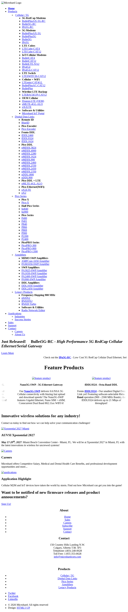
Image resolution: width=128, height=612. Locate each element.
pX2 (24, 192)
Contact (12, 328)
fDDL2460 (27, 135)
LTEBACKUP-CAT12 (34, 94)
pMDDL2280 (29, 153)
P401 (24, 221)
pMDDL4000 (29, 150)
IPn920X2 (27, 301)
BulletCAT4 (28, 58)
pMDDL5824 (29, 147)
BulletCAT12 (29, 61)
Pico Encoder (29, 129)
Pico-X (25, 202)
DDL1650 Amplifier (32, 285)
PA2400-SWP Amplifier (34, 276)
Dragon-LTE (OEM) (33, 101)
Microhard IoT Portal (33, 113)
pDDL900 (27, 177)
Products (12, 11)
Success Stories (23, 319)
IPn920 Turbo (29, 304)
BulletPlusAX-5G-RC (34, 21)
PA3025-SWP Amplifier (34, 270)
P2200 (25, 236)
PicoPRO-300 (29, 245)
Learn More (7, 353)
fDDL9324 (27, 138)
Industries (20, 316)
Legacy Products (23, 292)
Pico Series (20, 196)
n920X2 (26, 298)
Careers (19, 331)
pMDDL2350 (29, 171)
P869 (24, 230)
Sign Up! (6, 504)
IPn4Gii (26, 67)
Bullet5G (27, 39)
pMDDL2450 (29, 168)
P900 (24, 233)
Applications (14, 313)
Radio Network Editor (33, 310)
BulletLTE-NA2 (30, 64)
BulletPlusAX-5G (31, 33)
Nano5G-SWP (28, 391)
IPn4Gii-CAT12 (30, 70)
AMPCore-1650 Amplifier (35, 261)
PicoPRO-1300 (30, 251)
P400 (24, 218)
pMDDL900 (28, 159)
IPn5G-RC (28, 27)
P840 (24, 224)
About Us (20, 334)
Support (12, 325)
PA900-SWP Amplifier (34, 279)
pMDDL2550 (29, 165)
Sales (11, 322)
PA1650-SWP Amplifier (34, 273)
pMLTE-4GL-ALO (32, 104)
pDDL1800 (28, 174)
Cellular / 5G (22, 15)
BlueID (25, 122)
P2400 (25, 239)
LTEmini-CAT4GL (32, 82)
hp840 (25, 208)
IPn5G (25, 42)
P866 (24, 227)
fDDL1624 (27, 141)
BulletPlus (27, 88)
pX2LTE (27, 107)
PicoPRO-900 (29, 248)
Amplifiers (20, 254)
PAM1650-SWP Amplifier (35, 264)
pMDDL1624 (29, 156)
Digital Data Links (24, 116)
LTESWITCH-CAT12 (34, 76)
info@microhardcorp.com (67, 556)
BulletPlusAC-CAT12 (33, 85)
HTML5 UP (23, 607)
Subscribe (67, 525)
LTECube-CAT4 (31, 48)
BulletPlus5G (29, 36)
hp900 (25, 211)
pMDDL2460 (29, 162)
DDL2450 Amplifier (32, 288)
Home (67, 516)
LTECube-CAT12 (31, 51)
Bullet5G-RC (29, 24)
